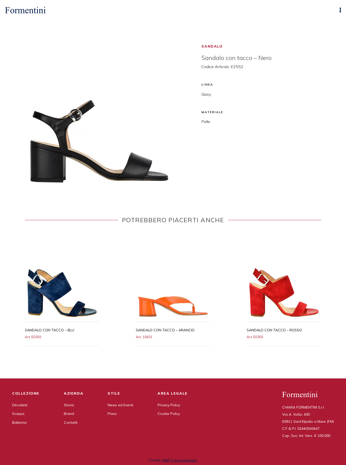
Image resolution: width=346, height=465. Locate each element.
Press (112, 413)
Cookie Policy (169, 413)
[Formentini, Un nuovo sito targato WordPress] (25, 10)
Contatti (71, 422)
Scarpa (18, 413)
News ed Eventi (120, 405)
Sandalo (212, 46)
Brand (69, 413)
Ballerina (19, 422)
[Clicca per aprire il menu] (340, 10)
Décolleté (20, 405)
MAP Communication (180, 460)
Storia (69, 405)
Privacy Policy (169, 405)
